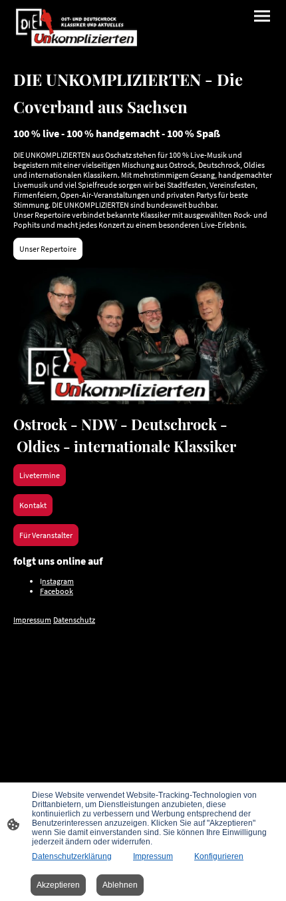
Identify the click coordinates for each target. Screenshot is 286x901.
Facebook (56, 591)
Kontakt (33, 505)
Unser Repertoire (47, 249)
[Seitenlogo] (76, 27)
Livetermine (39, 475)
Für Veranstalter (45, 535)
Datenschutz (74, 620)
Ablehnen (120, 885)
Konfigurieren (218, 856)
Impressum (32, 620)
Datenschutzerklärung (72, 856)
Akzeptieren (58, 885)
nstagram (58, 581)
